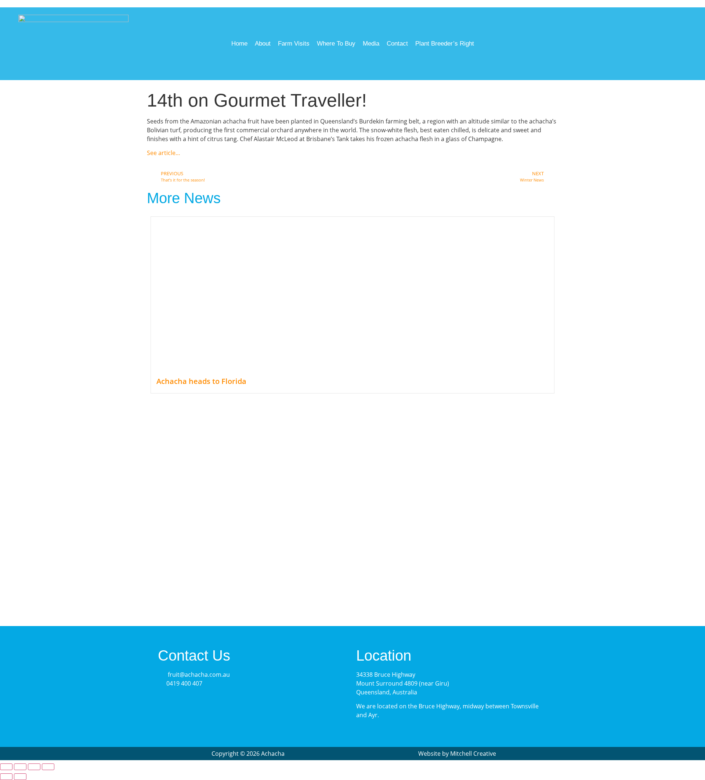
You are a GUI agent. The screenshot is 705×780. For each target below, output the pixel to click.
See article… (163, 153)
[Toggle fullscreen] (20, 766)
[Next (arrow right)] (20, 776)
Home (239, 43)
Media (371, 43)
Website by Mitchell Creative (457, 754)
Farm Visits (294, 43)
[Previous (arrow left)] (6, 776)
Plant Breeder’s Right (444, 43)
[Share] (34, 766)
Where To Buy (336, 43)
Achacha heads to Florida (201, 381)
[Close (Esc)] (48, 766)
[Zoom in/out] (6, 766)
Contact (397, 43)
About (263, 43)
